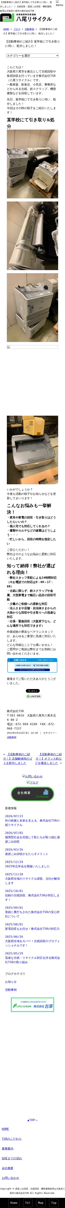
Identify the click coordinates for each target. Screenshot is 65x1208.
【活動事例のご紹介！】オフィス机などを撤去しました (48, 759)
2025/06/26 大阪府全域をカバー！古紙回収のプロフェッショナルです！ (32, 941)
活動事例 (29, 29)
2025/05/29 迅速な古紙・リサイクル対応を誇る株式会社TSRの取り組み (32, 958)
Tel (28, 1203)
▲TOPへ (32, 1120)
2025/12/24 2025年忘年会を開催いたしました (27, 864)
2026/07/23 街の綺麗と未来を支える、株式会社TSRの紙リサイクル (32, 820)
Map (41, 1203)
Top (54, 1203)
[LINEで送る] (34, 696)
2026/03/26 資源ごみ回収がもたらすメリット (26, 852)
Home (14, 1203)
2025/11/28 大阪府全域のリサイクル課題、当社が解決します (32, 879)
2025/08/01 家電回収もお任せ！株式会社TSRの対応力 (32, 926)
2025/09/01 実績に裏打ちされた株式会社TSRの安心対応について (32, 912)
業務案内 (7, 1148)
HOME (6, 29)
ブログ (16, 29)
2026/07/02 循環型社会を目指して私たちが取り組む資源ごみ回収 (32, 837)
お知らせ (11, 981)
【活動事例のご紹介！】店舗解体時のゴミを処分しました (17, 759)
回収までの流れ (12, 1158)
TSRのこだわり (12, 1138)
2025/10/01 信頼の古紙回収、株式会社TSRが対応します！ (32, 895)
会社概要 (7, 1168)
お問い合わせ (10, 1178)
